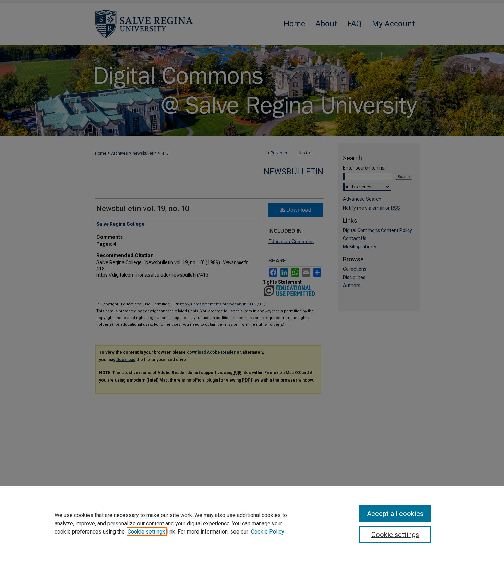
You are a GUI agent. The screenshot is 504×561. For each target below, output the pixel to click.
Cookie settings (147, 531)
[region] (252, 523)
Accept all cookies (395, 514)
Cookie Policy (267, 531)
